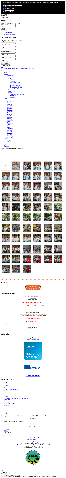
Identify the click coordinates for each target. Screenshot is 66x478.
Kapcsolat (6, 146)
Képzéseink (10, 75)
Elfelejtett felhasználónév (10, 34)
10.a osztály (10, 130)
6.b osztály (10, 120)
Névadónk (9, 77)
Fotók (8, 140)
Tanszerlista (7, 383)
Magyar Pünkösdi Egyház (40, 437)
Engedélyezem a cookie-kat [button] (15, 5)
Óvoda (5, 144)
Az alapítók (13, 79)
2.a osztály (9, 107)
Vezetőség (12, 81)
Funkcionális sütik (9, 10)
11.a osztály (10, 133)
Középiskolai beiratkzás (10, 403)
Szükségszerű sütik (9, 8)
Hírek (5, 72)
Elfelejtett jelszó (8, 32)
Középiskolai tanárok (15, 85)
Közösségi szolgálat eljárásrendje (33, 426)
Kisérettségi (13, 95)
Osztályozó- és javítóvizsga (17, 94)
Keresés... (3, 65)
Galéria (6, 138)
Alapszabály (38, 444)
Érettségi (12, 97)
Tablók (9, 143)
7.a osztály (9, 121)
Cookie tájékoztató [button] (47, 2)
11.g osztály (10, 134)
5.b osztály (10, 117)
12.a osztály (10, 136)
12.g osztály (10, 137)
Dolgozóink (10, 78)
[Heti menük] (33, 290)
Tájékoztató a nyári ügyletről (11, 389)
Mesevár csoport (11, 101)
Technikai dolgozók (15, 88)
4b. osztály (10, 114)
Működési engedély (33, 439)
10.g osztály (10, 131)
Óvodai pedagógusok (15, 82)
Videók (9, 141)
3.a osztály (9, 110)
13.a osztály (10, 105)
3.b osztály (10, 111)
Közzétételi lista (33, 376)
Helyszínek (33, 424)
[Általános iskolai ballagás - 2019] (16, 169)
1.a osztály (9, 102)
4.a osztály (9, 112)
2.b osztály (10, 108)
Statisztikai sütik (9, 11)
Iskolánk (6, 74)
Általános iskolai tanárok (16, 84)
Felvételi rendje (11, 89)
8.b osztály (10, 125)
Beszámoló (46, 444)
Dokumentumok (11, 91)
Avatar (2, 60)
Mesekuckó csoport (12, 100)
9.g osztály (10, 128)
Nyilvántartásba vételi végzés (25, 444)
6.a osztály (9, 118)
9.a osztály (9, 127)
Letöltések (9, 92)
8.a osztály (9, 124)
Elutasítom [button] (5, 5)
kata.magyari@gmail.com (33, 339)
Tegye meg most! (16, 23)
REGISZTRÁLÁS (5, 63)
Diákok (6, 98)
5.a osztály (9, 115)
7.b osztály (10, 123)
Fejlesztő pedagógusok (16, 87)
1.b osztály (10, 104)
